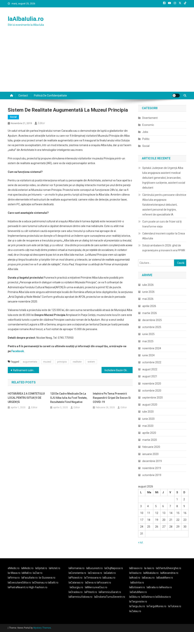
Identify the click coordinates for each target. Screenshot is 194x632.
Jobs (145, 131)
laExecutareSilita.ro (19, 582)
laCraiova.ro (95, 572)
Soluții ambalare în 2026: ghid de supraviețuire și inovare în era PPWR (163, 248)
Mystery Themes (42, 628)
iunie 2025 (148, 334)
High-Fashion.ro (38, 587)
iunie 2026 (148, 291)
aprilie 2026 (149, 306)
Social (13, 117)
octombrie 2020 (151, 390)
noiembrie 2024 (151, 348)
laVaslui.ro (136, 572)
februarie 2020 (151, 446)
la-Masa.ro (14, 572)
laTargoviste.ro (138, 601)
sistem (91, 361)
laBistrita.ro (137, 582)
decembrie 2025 (152, 320)
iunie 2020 (148, 418)
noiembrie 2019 (151, 468)
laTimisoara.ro (92, 577)
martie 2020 (149, 439)
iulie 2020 (148, 411)
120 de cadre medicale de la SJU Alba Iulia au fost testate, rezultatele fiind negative (68, 397)
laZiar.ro (37, 572)
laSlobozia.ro (163, 596)
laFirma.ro (14, 577)
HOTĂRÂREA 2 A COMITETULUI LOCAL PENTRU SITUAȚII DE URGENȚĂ (26, 397)
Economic (148, 124)
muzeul (47, 361)
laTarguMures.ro (156, 606)
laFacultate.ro (29, 577)
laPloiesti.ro (75, 577)
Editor (41, 123)
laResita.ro (165, 587)
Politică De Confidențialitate (50, 95)
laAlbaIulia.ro (26, 18)
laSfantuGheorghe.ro (168, 568)
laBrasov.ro (135, 568)
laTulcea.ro (174, 606)
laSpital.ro (41, 568)
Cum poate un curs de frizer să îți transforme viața (162, 224)
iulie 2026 (148, 284)
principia (62, 361)
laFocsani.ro (103, 582)
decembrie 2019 (152, 461)
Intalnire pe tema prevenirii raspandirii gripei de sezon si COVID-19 (112, 397)
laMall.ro (27, 572)
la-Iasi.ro (149, 568)
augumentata (30, 361)
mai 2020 (147, 425)
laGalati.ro (110, 572)
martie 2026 (149, 313)
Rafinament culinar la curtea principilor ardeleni (26, 370)
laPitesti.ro (90, 592)
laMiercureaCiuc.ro (96, 587)
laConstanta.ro (77, 572)
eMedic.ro (14, 568)
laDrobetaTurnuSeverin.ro (109, 596)
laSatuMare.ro (138, 592)
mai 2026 (147, 298)
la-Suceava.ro (47, 577)
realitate (77, 361)
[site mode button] (176, 95)
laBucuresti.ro (94, 568)
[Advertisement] (97, 63)
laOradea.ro (76, 592)
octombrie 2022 (151, 362)
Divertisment (150, 117)
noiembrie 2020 (151, 383)
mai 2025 (147, 341)
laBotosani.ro (137, 587)
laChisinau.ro (39, 582)
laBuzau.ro (108, 577)
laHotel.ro (54, 568)
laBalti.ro (53, 582)
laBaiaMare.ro (164, 577)
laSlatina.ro (148, 596)
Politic (145, 138)
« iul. (140, 542)
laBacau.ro (148, 577)
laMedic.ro (27, 568)
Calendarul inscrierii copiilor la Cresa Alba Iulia (163, 236)
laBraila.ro (153, 587)
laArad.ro (134, 577)
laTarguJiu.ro (138, 606)
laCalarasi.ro (76, 582)
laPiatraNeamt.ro (18, 587)
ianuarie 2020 (150, 454)
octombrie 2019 (151, 475)
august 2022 (149, 369)
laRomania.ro (76, 568)
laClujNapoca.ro (113, 568)
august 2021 (149, 376)
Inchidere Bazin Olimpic (118, 370)
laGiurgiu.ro (77, 587)
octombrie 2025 (151, 327)
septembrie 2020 (152, 397)
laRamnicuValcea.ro (80, 596)
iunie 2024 (148, 355)
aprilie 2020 (149, 432)
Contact (23, 95)
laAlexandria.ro (169, 572)
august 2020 (149, 404)
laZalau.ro (135, 611)
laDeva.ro (90, 582)
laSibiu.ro (134, 596)
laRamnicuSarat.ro (110, 592)
